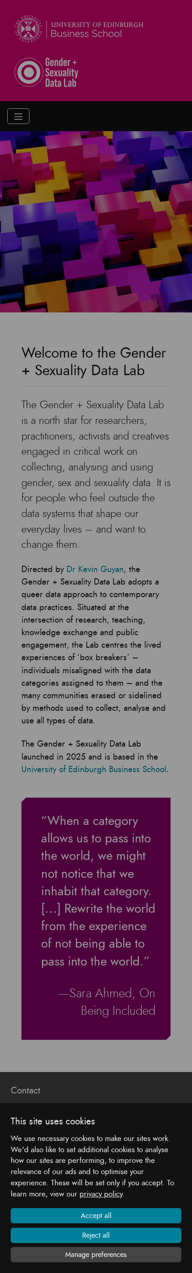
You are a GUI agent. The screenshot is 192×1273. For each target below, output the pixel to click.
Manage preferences (96, 1254)
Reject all (96, 1235)
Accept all (96, 1215)
